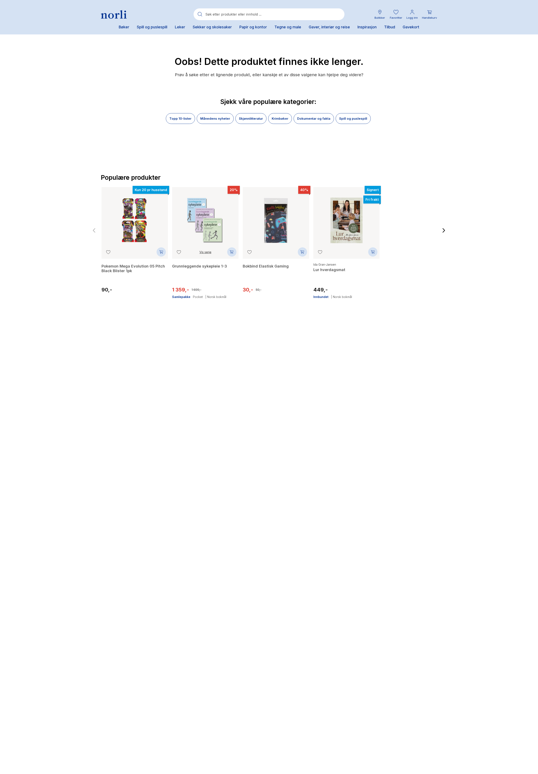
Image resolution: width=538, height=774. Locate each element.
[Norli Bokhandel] (114, 14)
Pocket (198, 297)
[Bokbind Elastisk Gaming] (276, 217)
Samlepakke (181, 297)
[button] (396, 14)
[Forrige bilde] (94, 230)
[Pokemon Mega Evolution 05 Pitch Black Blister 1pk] (135, 217)
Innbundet (320, 297)
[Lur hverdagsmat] (346, 217)
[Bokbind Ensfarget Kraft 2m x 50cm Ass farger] (417, 220)
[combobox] (269, 14)
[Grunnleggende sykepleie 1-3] (205, 217)
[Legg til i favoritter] (108, 252)
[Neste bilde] (443, 230)
